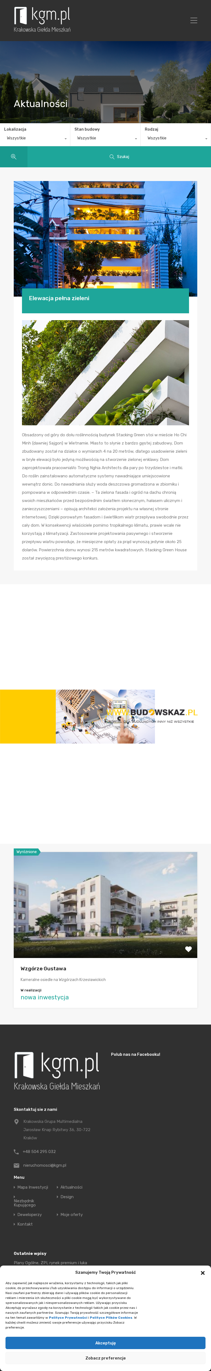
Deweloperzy (29, 1215)
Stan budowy (87, 129)
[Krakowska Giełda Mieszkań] (42, 31)
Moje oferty (71, 1215)
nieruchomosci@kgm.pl (44, 1165)
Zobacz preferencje (105, 1358)
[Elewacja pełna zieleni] (105, 239)
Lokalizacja (15, 129)
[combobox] (35, 139)
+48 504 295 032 (39, 1151)
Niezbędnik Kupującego (25, 1203)
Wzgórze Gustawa (43, 968)
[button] (203, 1272)
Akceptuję (105, 1343)
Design (67, 1197)
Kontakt (25, 1224)
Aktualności (71, 1187)
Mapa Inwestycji (32, 1187)
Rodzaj (151, 129)
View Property (105, 936)
